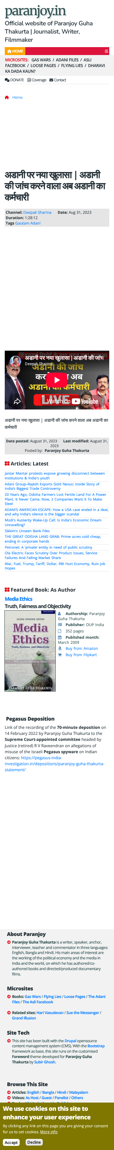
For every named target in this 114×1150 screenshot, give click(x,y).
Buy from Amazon (82, 648)
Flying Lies (72, 65)
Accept (11, 1142)
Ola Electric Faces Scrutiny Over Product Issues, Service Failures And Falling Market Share (51, 555)
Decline (34, 1142)
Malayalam (78, 1092)
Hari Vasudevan (49, 1012)
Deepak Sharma (37, 212)
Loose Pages (43, 65)
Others (77, 1097)
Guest (46, 1097)
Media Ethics (18, 598)
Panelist (61, 1097)
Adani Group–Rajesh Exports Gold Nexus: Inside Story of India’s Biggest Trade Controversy (52, 486)
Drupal (70, 1040)
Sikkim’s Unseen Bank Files (27, 531)
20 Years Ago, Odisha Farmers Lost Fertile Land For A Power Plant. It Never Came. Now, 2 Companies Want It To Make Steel (55, 499)
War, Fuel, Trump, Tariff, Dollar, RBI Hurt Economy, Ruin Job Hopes (55, 566)
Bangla (48, 1092)
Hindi (61, 1092)
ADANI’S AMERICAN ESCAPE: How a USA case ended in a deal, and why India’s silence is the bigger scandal (57, 512)
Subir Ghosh (44, 1062)
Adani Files (67, 60)
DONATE (17, 80)
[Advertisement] (57, 137)
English (33, 1092)
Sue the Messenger (82, 1012)
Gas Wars (41, 60)
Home (17, 97)
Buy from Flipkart (81, 654)
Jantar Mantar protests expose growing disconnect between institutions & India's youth (55, 476)
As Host (32, 1097)
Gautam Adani (28, 223)
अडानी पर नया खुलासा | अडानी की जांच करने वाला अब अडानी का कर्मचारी (55, 185)
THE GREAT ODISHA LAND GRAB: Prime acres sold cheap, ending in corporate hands (53, 539)
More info (49, 1132)
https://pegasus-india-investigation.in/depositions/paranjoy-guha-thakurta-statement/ (54, 763)
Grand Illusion (24, 1018)
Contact (59, 80)
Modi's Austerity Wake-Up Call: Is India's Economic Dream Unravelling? (53, 522)
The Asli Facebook (37, 1002)
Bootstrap (95, 1046)
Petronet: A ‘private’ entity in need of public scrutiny (48, 547)
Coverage (38, 80)
